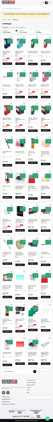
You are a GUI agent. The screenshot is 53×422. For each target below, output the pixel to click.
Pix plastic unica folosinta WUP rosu (7, 85)
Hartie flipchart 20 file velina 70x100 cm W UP (7, 253)
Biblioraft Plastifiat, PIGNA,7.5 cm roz (45, 85)
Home (4, 19)
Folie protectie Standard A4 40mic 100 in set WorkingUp (7, 221)
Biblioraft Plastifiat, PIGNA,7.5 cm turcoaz (19, 53)
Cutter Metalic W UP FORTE (7, 152)
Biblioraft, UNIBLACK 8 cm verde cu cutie (33, 52)
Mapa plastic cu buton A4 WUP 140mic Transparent (32, 187)
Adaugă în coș (7, 63)
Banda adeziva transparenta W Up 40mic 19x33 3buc (45, 187)
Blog (28, 392)
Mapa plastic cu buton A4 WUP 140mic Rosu (44, 287)
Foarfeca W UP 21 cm (7, 186)
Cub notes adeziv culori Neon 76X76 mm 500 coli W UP (45, 153)
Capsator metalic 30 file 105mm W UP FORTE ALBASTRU (32, 353)
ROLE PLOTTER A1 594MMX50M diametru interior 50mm (45, 354)
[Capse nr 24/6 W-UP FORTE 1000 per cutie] (20, 311)
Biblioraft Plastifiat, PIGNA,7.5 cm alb (19, 85)
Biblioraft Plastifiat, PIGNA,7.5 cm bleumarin (7, 53)
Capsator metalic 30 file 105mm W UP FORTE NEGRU (20, 187)
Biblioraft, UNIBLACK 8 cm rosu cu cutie (45, 52)
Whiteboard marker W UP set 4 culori (7, 353)
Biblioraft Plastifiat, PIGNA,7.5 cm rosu (7, 119)
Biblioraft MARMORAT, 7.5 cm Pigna (45, 119)
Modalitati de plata (6, 399)
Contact (29, 387)
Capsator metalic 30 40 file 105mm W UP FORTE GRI (32, 220)
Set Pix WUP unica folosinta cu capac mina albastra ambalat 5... (7, 287)
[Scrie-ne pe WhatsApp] (47, 418)
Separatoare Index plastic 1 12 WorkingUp (32, 287)
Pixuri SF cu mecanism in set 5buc (31, 153)
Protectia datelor (31, 385)
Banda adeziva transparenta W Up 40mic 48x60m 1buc (19, 254)
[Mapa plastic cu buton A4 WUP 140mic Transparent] (45, 311)
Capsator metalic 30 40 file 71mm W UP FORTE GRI (45, 220)
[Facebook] (8, 392)
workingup (25, 420)
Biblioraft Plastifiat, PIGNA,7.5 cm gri (32, 85)
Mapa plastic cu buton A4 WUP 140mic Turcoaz (19, 287)
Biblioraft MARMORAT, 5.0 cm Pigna (20, 119)
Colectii (9, 19)
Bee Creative (35, 420)
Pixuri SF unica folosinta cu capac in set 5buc (7, 320)
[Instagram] (3, 392)
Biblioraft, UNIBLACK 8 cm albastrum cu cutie (33, 119)
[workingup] (9, 382)
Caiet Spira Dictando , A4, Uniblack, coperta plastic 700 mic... (20, 221)
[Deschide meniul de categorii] (49, 2)
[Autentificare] (43, 2)
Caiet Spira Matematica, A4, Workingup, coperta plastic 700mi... (32, 320)
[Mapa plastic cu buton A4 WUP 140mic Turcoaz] (20, 278)
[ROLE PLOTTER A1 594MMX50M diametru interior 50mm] (45, 344)
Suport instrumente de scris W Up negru (20, 152)
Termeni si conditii (31, 382)
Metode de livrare (6, 401)
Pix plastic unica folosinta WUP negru (45, 253)
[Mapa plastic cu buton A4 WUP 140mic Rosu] (20, 344)
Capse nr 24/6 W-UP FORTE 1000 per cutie (20, 320)
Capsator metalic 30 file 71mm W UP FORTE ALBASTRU (32, 253)
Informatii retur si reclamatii (8, 404)
